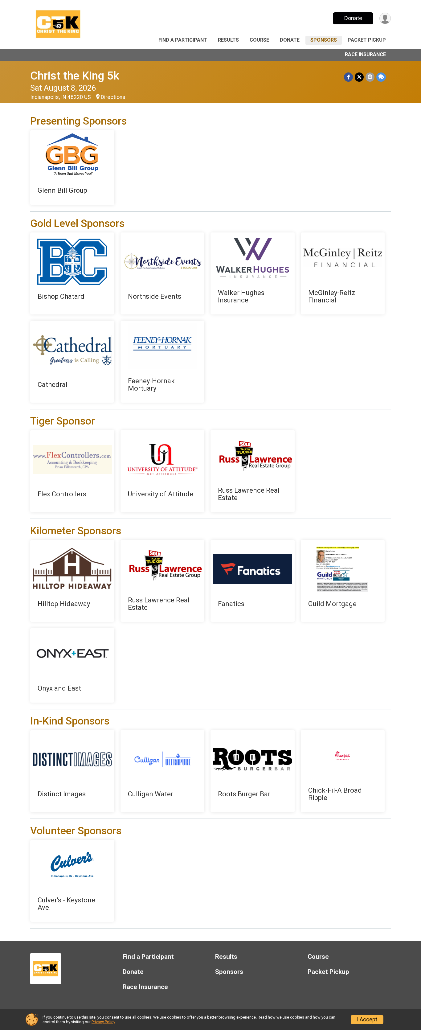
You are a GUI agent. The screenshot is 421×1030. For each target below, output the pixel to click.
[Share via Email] (370, 76)
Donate (353, 18)
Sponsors (323, 40)
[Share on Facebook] (348, 76)
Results (228, 40)
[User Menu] (385, 18)
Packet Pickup (367, 40)
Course (259, 40)
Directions (113, 97)
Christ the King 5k (74, 75)
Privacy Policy (103, 1022)
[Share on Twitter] (359, 76)
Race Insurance (365, 54)
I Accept (367, 1019)
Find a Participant (182, 40)
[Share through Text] (381, 76)
